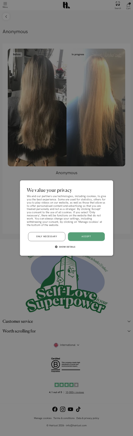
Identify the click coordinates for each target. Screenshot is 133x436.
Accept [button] (86, 236)
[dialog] (66, 218)
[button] (66, 247)
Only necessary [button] (46, 236)
